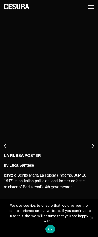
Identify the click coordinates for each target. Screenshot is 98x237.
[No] (91, 218)
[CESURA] (16, 6)
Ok (50, 229)
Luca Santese (21, 165)
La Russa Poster (22, 155)
